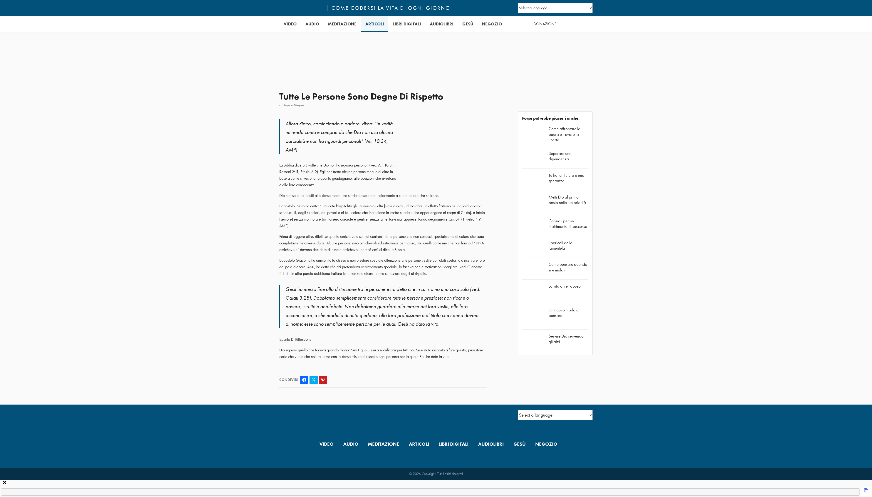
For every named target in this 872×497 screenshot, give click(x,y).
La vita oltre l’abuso (565, 286)
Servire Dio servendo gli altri (566, 338)
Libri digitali (407, 24)
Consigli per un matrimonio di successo (568, 223)
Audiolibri (441, 24)
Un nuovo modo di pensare (564, 312)
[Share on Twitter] (314, 380)
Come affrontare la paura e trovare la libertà (564, 134)
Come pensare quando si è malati (568, 267)
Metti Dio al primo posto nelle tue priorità (567, 199)
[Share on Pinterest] (323, 380)
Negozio (492, 24)
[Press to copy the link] (866, 492)
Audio (312, 24)
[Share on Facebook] (304, 380)
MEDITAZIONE (342, 24)
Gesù (467, 24)
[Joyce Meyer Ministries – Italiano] (301, 8)
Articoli (374, 24)
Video (290, 24)
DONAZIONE (545, 23)
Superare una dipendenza (560, 156)
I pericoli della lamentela (560, 245)
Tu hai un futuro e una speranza (566, 178)
